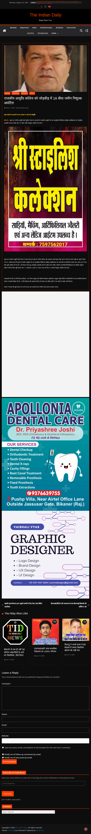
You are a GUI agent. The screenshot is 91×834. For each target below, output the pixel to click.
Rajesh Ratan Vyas (23, 108)
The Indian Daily (45, 14)
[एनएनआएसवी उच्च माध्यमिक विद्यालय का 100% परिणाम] (45, 620)
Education (71, 28)
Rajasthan (24, 28)
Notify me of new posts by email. (18, 757)
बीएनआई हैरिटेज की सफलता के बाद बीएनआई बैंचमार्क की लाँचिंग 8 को (69, 605)
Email (5, 725)
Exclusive (24, 93)
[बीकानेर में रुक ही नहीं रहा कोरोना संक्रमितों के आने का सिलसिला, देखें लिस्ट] (15, 620)
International (46, 28)
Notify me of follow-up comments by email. (22, 754)
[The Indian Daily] (4, 30)
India (34, 28)
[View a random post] (86, 30)
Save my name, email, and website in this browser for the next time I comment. (38, 747)
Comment (7, 683)
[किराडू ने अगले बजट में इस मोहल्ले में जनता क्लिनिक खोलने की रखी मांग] (75, 620)
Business (59, 28)
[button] (57, 33)
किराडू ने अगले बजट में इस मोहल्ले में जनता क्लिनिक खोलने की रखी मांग (75, 647)
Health (32, 93)
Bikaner (13, 28)
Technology (43, 33)
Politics (30, 33)
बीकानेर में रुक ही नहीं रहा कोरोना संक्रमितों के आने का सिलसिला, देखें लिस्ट (14, 652)
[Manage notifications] (86, 829)
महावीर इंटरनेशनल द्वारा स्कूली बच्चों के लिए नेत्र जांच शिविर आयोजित (23, 605)
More (54, 33)
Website (5, 736)
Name (5, 714)
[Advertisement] (45, 344)
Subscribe (8, 794)
